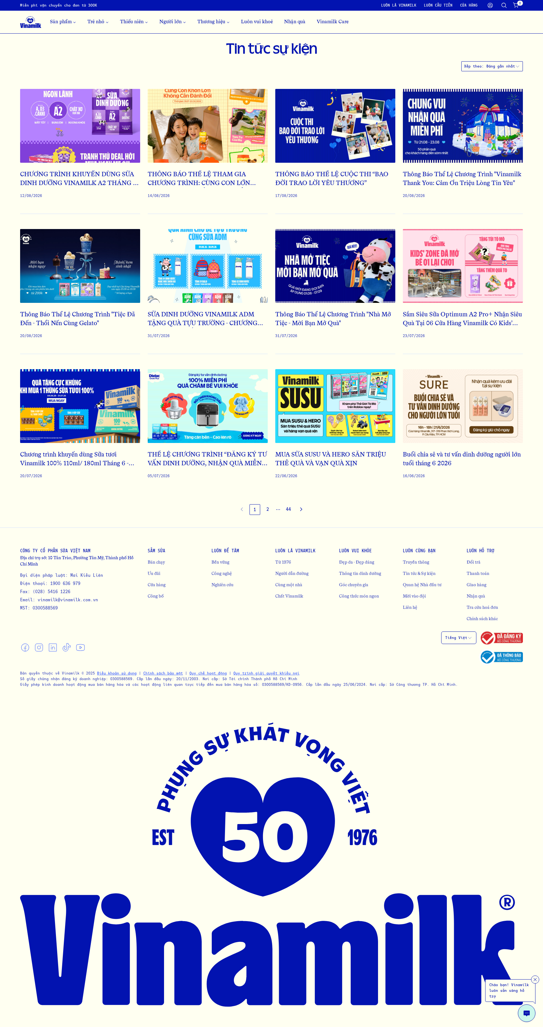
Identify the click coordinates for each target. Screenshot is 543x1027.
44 (288, 509)
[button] (278, 509)
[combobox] (503, 66)
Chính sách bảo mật (163, 673)
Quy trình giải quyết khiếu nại (266, 673)
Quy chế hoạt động (208, 673)
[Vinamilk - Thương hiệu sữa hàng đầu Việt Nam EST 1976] (30, 22)
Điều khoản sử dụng (117, 673)
